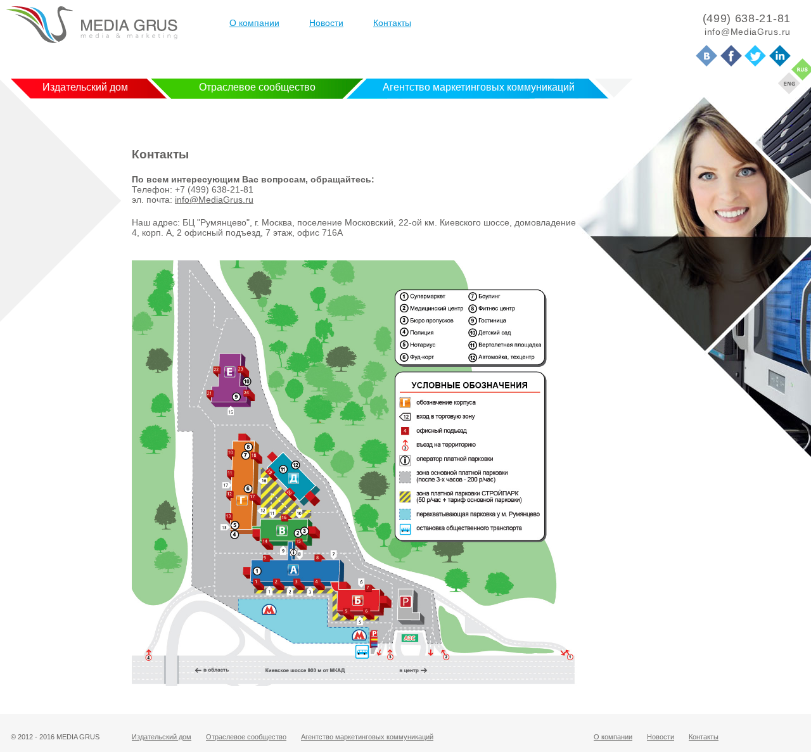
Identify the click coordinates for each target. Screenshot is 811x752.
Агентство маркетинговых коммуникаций (479, 87)
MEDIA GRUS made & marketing (91, 24)
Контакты (392, 23)
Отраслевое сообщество (257, 87)
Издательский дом (85, 87)
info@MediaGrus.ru (214, 199)
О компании (254, 23)
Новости (326, 23)
